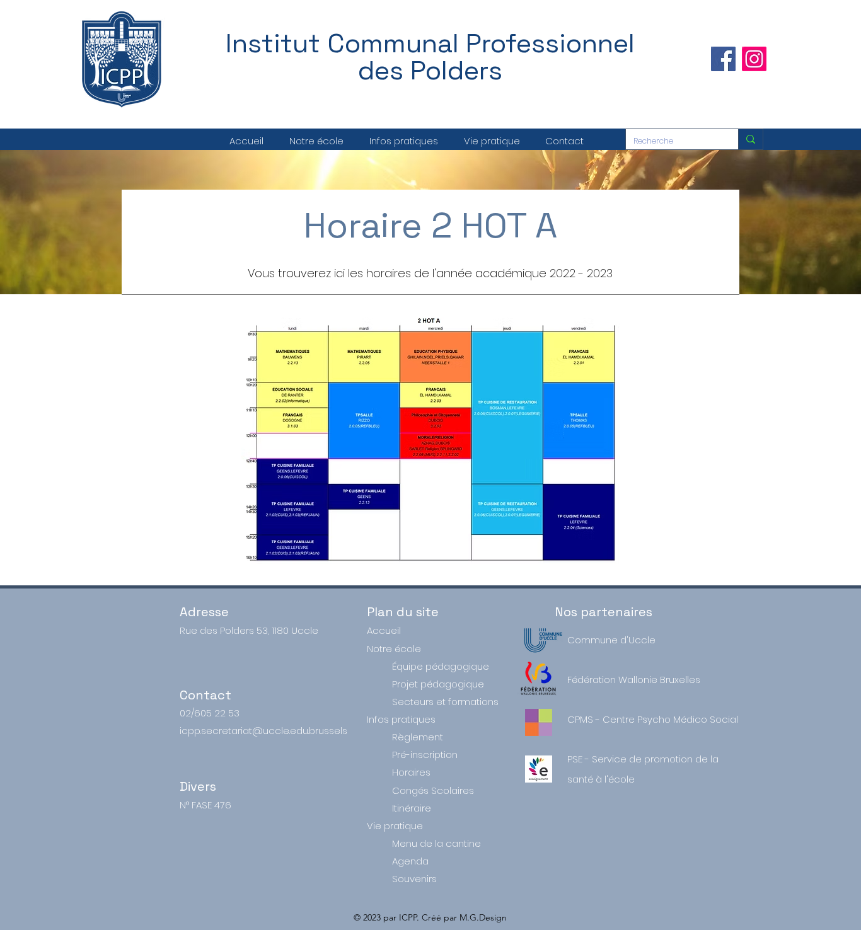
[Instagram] (754, 59)
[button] (316, 141)
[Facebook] (723, 59)
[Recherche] (750, 139)
